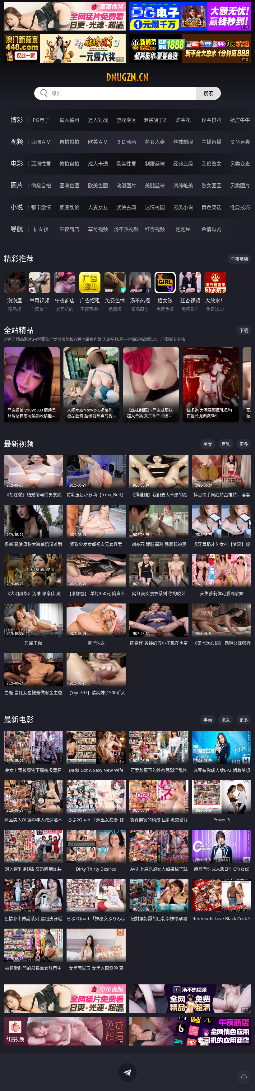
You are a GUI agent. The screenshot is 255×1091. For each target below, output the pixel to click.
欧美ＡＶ (98, 141)
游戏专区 (126, 120)
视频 (17, 141)
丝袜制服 (183, 141)
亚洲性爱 (41, 163)
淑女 (225, 720)
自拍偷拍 (69, 141)
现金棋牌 (211, 120)
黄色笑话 (211, 207)
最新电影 (19, 719)
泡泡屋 (183, 229)
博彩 (17, 120)
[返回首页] (243, 1077)
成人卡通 (98, 163)
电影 (17, 163)
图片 (17, 185)
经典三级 (183, 163)
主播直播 (211, 141)
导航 (17, 229)
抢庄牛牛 (240, 120)
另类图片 (240, 185)
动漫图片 (126, 185)
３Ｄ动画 (126, 141)
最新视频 (19, 444)
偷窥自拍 (41, 185)
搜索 (208, 93)
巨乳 (225, 444)
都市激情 (41, 207)
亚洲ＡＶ (41, 141)
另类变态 (240, 163)
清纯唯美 (183, 185)
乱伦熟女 (211, 163)
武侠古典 (126, 207)
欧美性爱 (126, 163)
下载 (243, 330)
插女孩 (41, 229)
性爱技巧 (240, 207)
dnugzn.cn (127, 77)
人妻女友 (98, 207)
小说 (17, 207)
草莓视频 (98, 229)
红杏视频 (155, 229)
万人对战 (98, 120)
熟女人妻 (155, 141)
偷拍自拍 (69, 163)
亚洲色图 (69, 185)
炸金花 (183, 120)
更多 (243, 444)
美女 (207, 444)
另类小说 (183, 207)
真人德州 (69, 120)
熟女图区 (211, 185)
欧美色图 (98, 185)
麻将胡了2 (154, 120)
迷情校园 (155, 207)
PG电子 (41, 120)
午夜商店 (69, 229)
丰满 (207, 720)
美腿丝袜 (155, 185)
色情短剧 (211, 229)
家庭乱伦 (69, 207)
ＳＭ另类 (240, 141)
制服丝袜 (155, 163)
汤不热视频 (126, 229)
